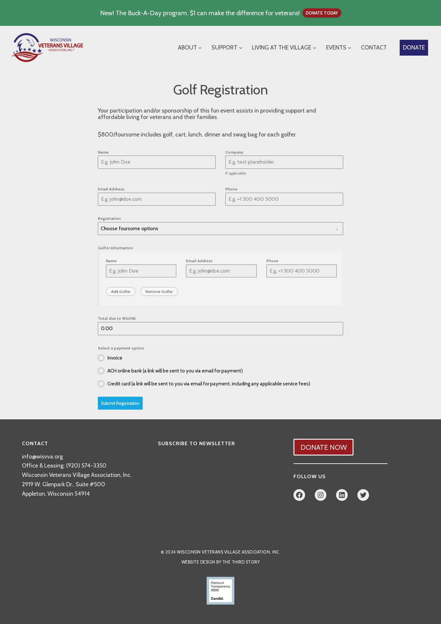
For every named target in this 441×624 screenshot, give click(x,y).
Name (103, 152)
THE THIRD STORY (241, 562)
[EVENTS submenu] (349, 47)
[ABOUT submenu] (200, 47)
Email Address (111, 189)
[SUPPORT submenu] (240, 47)
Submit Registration (120, 403)
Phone (231, 189)
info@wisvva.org (42, 456)
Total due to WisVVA (117, 318)
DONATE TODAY (322, 13)
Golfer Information (115, 247)
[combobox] (220, 228)
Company (234, 152)
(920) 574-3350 (86, 465)
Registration (109, 218)
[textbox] (214, 228)
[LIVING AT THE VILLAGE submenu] (314, 47)
